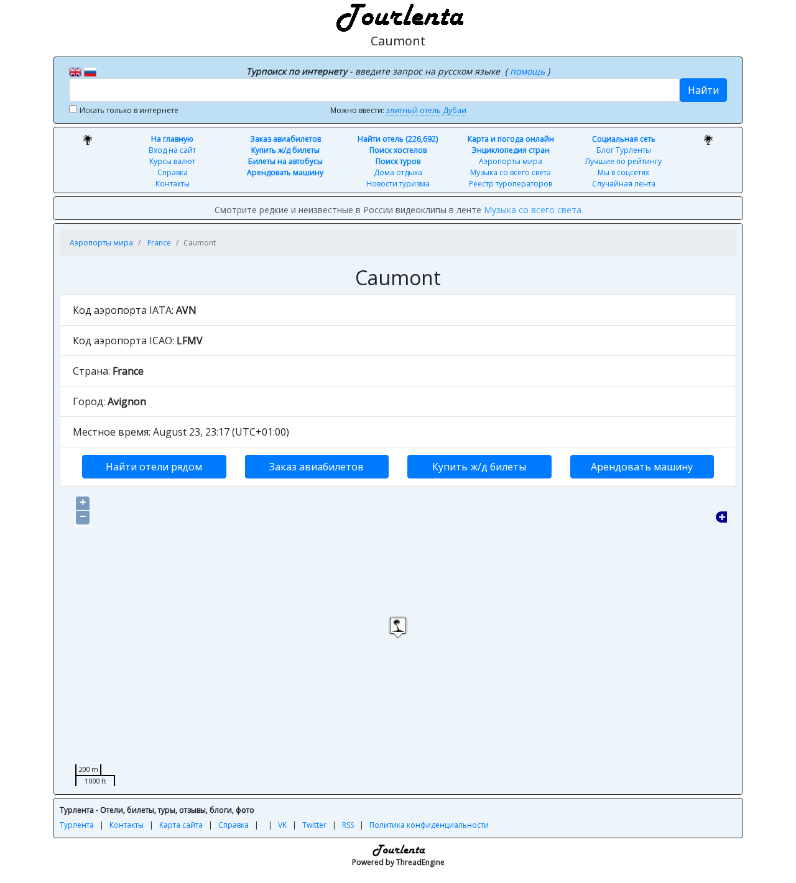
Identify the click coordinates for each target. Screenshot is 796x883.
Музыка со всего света (510, 172)
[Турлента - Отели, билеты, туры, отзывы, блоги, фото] (398, 15)
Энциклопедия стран (511, 150)
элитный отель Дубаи (426, 110)
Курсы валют (172, 161)
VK (282, 825)
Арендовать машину (285, 172)
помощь (528, 71)
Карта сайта (181, 825)
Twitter (314, 825)
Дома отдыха (398, 172)
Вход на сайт (172, 150)
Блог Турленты (623, 150)
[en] (75, 71)
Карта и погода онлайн (511, 139)
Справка (172, 172)
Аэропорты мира (510, 161)
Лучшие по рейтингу (623, 161)
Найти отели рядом (154, 467)
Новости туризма (398, 183)
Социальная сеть (623, 139)
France (159, 242)
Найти (703, 90)
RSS (348, 825)
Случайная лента (623, 183)
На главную (172, 139)
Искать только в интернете (129, 110)
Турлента (77, 825)
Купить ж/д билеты (285, 150)
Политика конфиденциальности (429, 825)
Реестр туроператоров (510, 183)
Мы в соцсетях (623, 172)
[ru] (90, 71)
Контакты (172, 183)
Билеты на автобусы (285, 161)
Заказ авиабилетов (285, 139)
